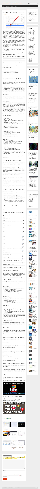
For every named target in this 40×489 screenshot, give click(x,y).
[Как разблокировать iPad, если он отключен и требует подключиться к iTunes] (13, 442)
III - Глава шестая (31, 55)
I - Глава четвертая (31, 38)
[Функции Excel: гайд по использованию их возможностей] (6, 424)
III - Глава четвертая (32, 54)
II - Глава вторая (31, 40)
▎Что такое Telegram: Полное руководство (34, 229)
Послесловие (31, 206)
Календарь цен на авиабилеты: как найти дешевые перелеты (33, 72)
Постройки (31, 60)
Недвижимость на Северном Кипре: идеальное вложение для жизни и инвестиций (33, 272)
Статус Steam (31, 200)
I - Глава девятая (31, 32)
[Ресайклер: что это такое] (21, 424)
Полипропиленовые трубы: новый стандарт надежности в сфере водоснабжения (33, 311)
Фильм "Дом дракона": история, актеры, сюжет (34, 275)
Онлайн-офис (31, 201)
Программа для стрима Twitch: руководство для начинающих (6, 438)
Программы (5, 14)
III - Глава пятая (31, 51)
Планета (30, 59)
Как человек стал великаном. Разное (12, 3)
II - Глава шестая (31, 45)
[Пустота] (13, 424)
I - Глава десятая (31, 33)
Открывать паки (31, 199)
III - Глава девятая (31, 48)
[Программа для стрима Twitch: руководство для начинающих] (6, 433)
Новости (30, 58)
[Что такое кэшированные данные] (21, 433)
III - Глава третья (31, 53)
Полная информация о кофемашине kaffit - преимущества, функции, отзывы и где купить (33, 297)
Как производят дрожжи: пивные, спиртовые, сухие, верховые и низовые (33, 251)
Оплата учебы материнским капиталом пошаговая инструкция (33, 106)
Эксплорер (30, 205)
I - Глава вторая (31, 30)
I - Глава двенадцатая (32, 31)
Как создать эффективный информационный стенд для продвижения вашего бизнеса (33, 367)
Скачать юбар (31, 204)
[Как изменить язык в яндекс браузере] (13, 433)
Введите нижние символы (6, 475)
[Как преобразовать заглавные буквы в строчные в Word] (21, 442)
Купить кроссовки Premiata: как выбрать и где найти (35, 363)
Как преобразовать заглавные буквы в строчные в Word (21, 447)
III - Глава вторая (31, 47)
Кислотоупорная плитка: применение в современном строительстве (32, 248)
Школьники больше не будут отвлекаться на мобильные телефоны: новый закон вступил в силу (33, 316)
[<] (6, 442)
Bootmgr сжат (31, 202)
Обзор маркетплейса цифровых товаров (34, 232)
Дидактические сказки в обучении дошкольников (34, 226)
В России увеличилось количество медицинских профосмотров (32, 281)
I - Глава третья (31, 37)
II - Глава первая (31, 41)
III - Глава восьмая (31, 46)
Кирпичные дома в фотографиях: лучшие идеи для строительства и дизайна (33, 11)
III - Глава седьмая (32, 52)
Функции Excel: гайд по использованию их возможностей (6, 429)
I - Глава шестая (31, 39)
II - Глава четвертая (32, 44)
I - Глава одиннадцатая (32, 34)
